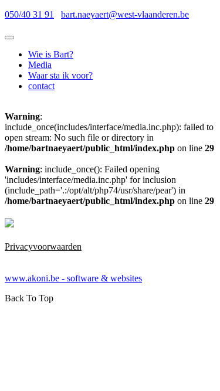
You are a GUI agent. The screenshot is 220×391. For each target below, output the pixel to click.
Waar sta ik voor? (60, 75)
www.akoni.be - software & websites (73, 278)
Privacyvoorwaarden (43, 246)
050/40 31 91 (29, 14)
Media (40, 65)
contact (41, 86)
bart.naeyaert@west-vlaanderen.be (125, 14)
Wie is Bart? (50, 54)
